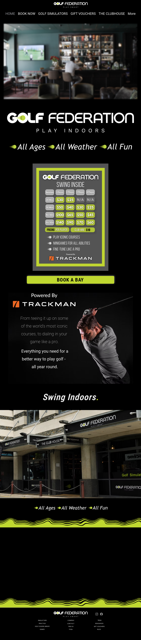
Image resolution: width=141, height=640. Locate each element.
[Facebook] (101, 614)
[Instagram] (97, 614)
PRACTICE (42, 623)
